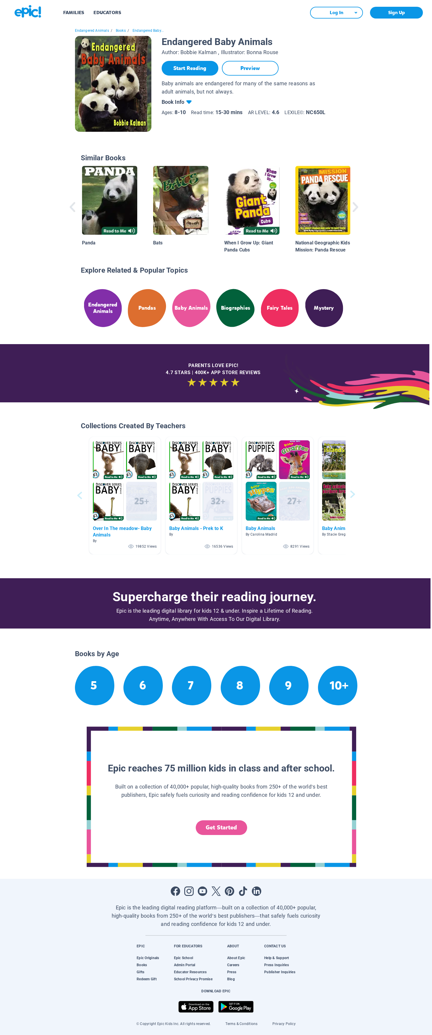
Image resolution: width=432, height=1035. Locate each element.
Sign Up (396, 12)
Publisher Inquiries (279, 972)
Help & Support (276, 958)
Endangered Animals (92, 31)
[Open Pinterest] (229, 891)
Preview (250, 68)
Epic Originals (148, 958)
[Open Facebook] (175, 891)
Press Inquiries (276, 965)
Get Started (221, 827)
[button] (125, 495)
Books (121, 31)
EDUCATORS (107, 12)
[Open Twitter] (216, 891)
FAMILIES (73, 12)
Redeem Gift (147, 979)
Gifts (140, 972)
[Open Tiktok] (243, 891)
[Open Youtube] (202, 891)
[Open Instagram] (189, 891)
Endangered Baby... (148, 31)
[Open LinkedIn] (256, 891)
